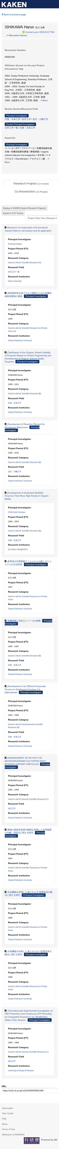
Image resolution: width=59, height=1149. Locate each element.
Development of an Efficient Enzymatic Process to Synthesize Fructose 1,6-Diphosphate (25, 689)
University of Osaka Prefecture (21, 1070)
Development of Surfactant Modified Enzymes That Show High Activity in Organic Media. (27, 496)
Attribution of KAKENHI (13, 1134)
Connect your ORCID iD (37, 32)
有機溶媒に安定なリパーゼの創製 (24, 620)
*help (52, 32)
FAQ (4, 1118)
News (4, 1124)
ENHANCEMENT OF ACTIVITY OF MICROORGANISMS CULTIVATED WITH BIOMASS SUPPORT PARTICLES (25, 761)
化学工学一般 (11, 127)
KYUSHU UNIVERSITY (18, 549)
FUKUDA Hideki (15, 244)
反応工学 (26, 119)
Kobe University (15, 281)
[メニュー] (55, 4)
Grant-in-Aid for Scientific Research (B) (24, 394)
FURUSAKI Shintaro (16, 512)
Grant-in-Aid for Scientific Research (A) (24, 262)
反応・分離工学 (40, 119)
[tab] (31, 183)
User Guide (7, 1113)
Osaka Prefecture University (20, 340)
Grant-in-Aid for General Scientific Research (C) (28, 799)
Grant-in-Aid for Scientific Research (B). (25, 531)
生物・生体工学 (12, 119)
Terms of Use (8, 1129)
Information (7, 1108)
